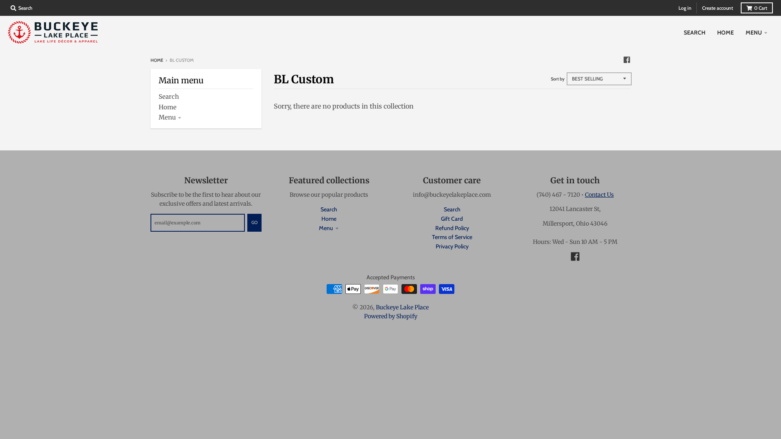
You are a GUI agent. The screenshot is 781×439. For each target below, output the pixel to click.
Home (157, 60)
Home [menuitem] (725, 32)
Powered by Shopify (390, 316)
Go (254, 222)
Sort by (558, 79)
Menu (167, 117)
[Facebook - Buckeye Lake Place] (626, 59)
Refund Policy (452, 228)
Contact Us (599, 194)
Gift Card (452, 218)
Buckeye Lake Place (402, 307)
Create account (717, 8)
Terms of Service (452, 237)
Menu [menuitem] (754, 32)
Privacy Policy (452, 246)
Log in (685, 8)
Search (169, 96)
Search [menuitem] (694, 32)
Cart (760, 8)
